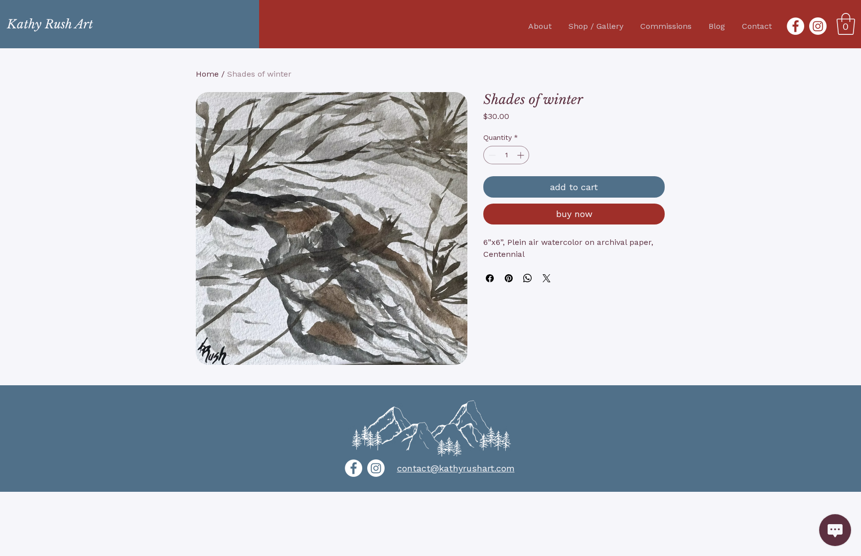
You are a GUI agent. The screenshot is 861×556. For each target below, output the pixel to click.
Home (207, 74)
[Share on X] (547, 278)
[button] (846, 24)
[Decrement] (491, 155)
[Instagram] (818, 26)
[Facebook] (795, 26)
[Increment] (521, 155)
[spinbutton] (506, 155)
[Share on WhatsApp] (528, 278)
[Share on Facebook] (490, 278)
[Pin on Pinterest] (509, 278)
